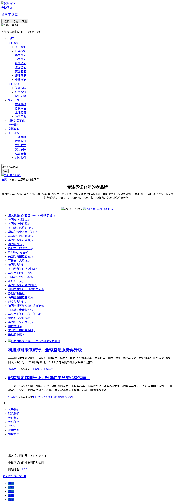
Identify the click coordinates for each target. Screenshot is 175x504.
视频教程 (13, 124)
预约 (11, 487)
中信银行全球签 (19, 318)
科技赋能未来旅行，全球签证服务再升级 (45, 350)
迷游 (11, 499)
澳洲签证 (20, 75)
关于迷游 (13, 133)
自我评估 (20, 108)
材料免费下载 (16, 120)
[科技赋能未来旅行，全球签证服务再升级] (34, 341)
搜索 (6, 21)
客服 (24, 21)
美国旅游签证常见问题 (23, 268)
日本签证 (20, 51)
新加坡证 (20, 63)
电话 (11, 491)
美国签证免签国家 (20, 322)
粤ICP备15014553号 (14, 476)
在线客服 (20, 137)
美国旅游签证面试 (20, 256)
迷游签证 (37, 369)
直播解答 (13, 128)
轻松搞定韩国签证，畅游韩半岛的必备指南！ (49, 378)
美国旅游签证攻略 (20, 240)
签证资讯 (13, 83)
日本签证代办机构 (20, 277)
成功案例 (13, 430)
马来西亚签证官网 (20, 297)
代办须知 (13, 417)
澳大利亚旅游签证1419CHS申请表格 (31, 215)
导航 (15, 21)
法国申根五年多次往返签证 (26, 305)
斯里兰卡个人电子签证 (23, 231)
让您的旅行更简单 (65, 397)
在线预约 (20, 104)
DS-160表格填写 (19, 252)
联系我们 (20, 141)
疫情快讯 (20, 92)
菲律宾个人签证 (19, 260)
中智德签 (15, 326)
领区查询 (20, 116)
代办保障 (13, 421)
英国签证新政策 (19, 219)
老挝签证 (15, 281)
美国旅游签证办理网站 (23, 285)
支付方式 (20, 145)
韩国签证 (20, 59)
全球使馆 (20, 112)
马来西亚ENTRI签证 (21, 272)
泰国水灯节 (16, 244)
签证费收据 (16, 334)
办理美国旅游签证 (20, 248)
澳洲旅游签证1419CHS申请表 (27, 289)
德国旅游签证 (17, 264)
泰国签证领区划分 (20, 236)
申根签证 (20, 79)
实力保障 (20, 149)
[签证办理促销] (11, 175)
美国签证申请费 (19, 223)
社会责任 (20, 153)
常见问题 (20, 96)
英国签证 (20, 71)
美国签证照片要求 (20, 227)
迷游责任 (13, 369)
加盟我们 (20, 157)
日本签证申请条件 (20, 309)
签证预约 (13, 42)
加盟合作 (13, 434)
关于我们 (13, 409)
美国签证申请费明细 (21, 330)
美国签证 (20, 46)
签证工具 (13, 100)
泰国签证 (20, 55)
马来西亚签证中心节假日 (24, 313)
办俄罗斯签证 (17, 293)
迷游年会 (48, 369)
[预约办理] (98, 209)
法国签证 (20, 67)
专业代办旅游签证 (43, 397)
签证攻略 (20, 87)
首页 (11, 38)
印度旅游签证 (17, 301)
